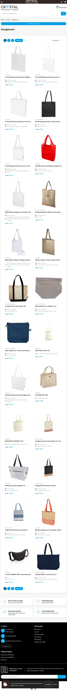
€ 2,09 (9, 404)
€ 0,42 (9, 129)
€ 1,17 (9, 223)
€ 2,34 (39, 174)
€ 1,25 (39, 220)
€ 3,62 (39, 449)
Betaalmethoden (39, 634)
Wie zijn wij (37, 629)
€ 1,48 (9, 358)
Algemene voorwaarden (7, 655)
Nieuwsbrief (37, 639)
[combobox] (31, 13)
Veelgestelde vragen (40, 642)
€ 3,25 (39, 582)
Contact (36, 632)
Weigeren (55, 684)
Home (2, 20)
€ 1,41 (39, 268)
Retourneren (38, 637)
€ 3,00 (39, 356)
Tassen (8, 20)
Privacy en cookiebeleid (7, 657)
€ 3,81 (9, 447)
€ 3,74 (9, 582)
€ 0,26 (39, 85)
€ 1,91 (9, 314)
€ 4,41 (9, 538)
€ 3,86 (9, 493)
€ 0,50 (39, 129)
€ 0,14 (9, 85)
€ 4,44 (39, 538)
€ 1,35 (39, 314)
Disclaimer (4, 660)
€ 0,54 (9, 175)
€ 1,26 (9, 269)
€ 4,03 (39, 493)
